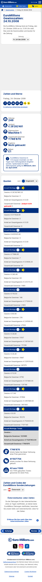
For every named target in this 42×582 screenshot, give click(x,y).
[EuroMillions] (9, 3)
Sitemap (11, 576)
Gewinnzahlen (8, 6)
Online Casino (22, 6)
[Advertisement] (21, 67)
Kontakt (30, 576)
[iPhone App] (13, 554)
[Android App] (28, 554)
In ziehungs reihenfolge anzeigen (15, 107)
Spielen (36, 6)
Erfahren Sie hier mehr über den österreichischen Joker (19, 520)
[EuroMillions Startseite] (2, 10)
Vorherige (8, 531)
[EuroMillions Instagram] (21, 546)
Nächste (34, 531)
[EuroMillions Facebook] (27, 546)
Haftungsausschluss (9, 562)
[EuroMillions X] (15, 546)
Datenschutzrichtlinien (11, 571)
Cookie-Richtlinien (30, 571)
